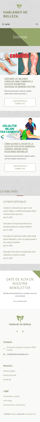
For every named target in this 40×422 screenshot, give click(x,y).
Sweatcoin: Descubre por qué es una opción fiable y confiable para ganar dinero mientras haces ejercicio (19, 211)
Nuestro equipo (9, 371)
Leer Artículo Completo (20, 102)
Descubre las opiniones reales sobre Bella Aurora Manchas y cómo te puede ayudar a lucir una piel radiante (20, 239)
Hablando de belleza (15, 14)
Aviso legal (7, 401)
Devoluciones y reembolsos (14, 405)
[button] (37, 24)
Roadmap (7, 380)
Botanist (13, 414)
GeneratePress (30, 414)
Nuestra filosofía (9, 375)
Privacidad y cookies (11, 396)
